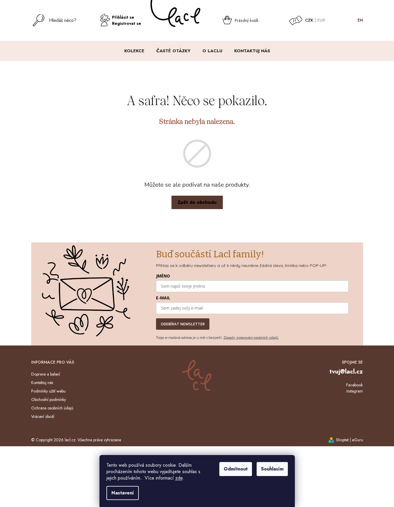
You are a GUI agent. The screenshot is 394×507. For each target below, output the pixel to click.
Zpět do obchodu (197, 202)
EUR (321, 20)
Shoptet (342, 440)
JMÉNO (163, 276)
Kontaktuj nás (42, 383)
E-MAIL (163, 298)
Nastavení (122, 492)
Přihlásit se (123, 17)
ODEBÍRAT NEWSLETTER (183, 324)
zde (179, 478)
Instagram (354, 391)
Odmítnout (236, 469)
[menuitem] (134, 51)
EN (360, 20)
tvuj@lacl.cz (346, 371)
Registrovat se (126, 23)
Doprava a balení (45, 374)
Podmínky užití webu (48, 391)
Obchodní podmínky (48, 399)
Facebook (354, 385)
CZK (309, 20)
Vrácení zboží (42, 416)
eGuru (357, 440)
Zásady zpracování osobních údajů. (251, 338)
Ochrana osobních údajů (52, 408)
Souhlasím (272, 469)
